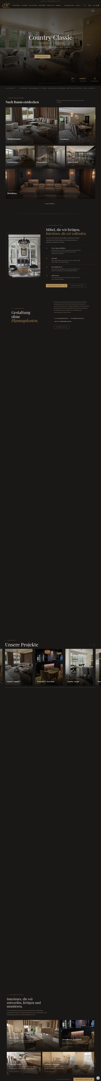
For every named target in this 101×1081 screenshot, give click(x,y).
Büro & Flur (50, 5)
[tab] (41, 83)
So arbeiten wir (61, 327)
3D (85, 5)
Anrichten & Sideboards (28, 88)
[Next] (94, 644)
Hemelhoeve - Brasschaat (45, 681)
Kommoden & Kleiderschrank (83, 88)
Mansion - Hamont (13, 681)
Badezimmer (42, 5)
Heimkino (58, 5)
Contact (78, 5)
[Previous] (90, 644)
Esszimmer (24, 5)
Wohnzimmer (16, 5)
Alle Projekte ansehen (63, 1079)
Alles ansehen (50, 203)
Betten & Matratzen (45, 88)
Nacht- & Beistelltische (62, 88)
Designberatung (69, 5)
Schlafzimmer (33, 5)
